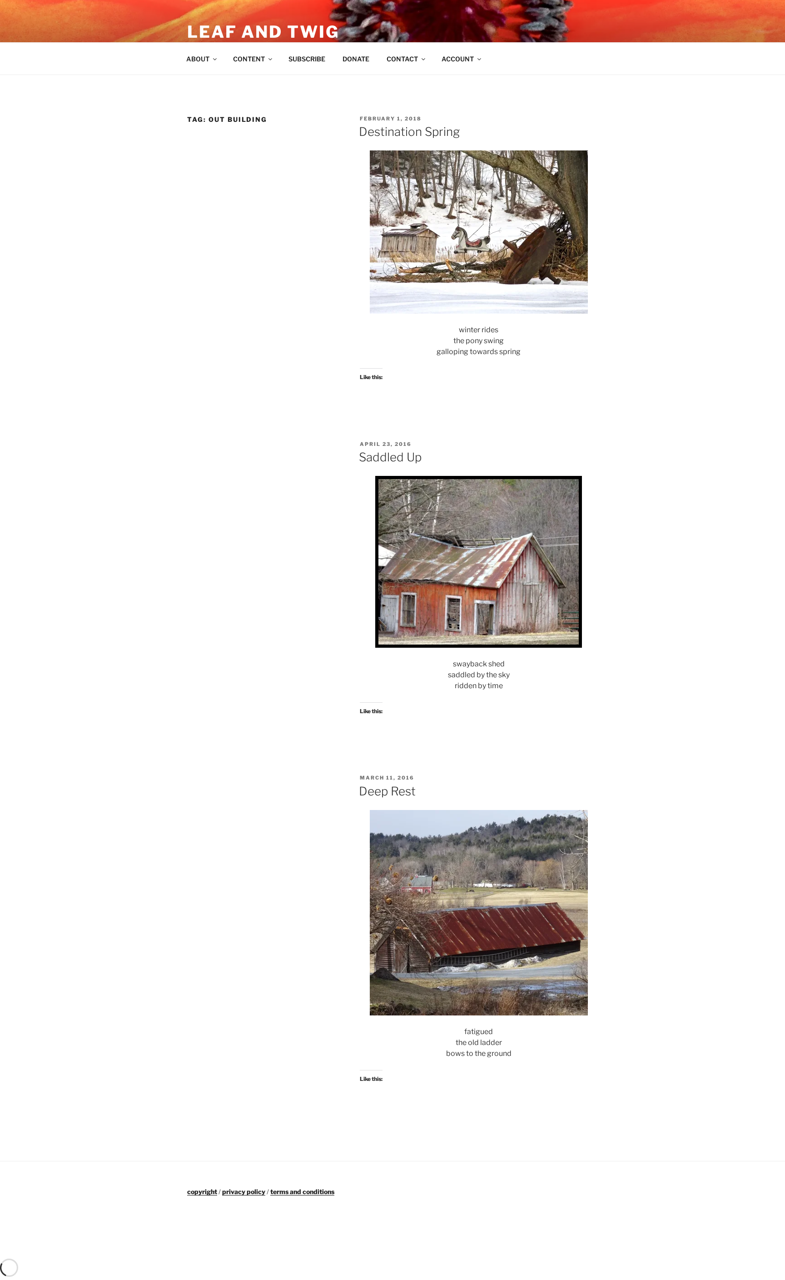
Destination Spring (409, 132)
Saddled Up (390, 457)
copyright (202, 1191)
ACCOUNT (458, 59)
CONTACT (402, 59)
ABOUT (197, 59)
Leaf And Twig (263, 32)
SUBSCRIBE (306, 59)
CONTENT (249, 59)
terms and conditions (302, 1191)
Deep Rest (387, 791)
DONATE (356, 59)
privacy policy (243, 1191)
